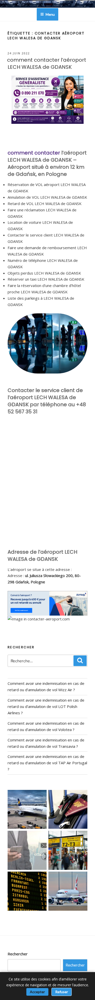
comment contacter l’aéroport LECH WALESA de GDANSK (46, 63)
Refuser (61, 992)
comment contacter (34, 152)
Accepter (37, 992)
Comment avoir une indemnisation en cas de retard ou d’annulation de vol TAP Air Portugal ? (47, 763)
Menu (50, 14)
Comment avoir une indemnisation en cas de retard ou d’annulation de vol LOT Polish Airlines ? (46, 706)
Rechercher (18, 953)
